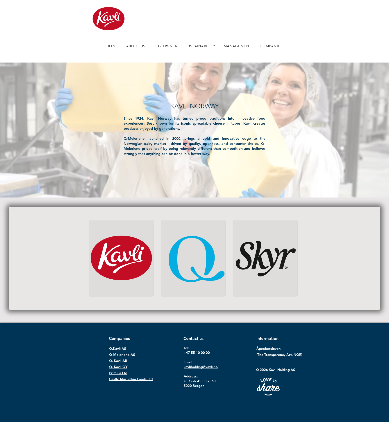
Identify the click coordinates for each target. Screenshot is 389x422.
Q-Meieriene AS (122, 354)
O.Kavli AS (117, 348)
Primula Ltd (118, 373)
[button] (271, 46)
